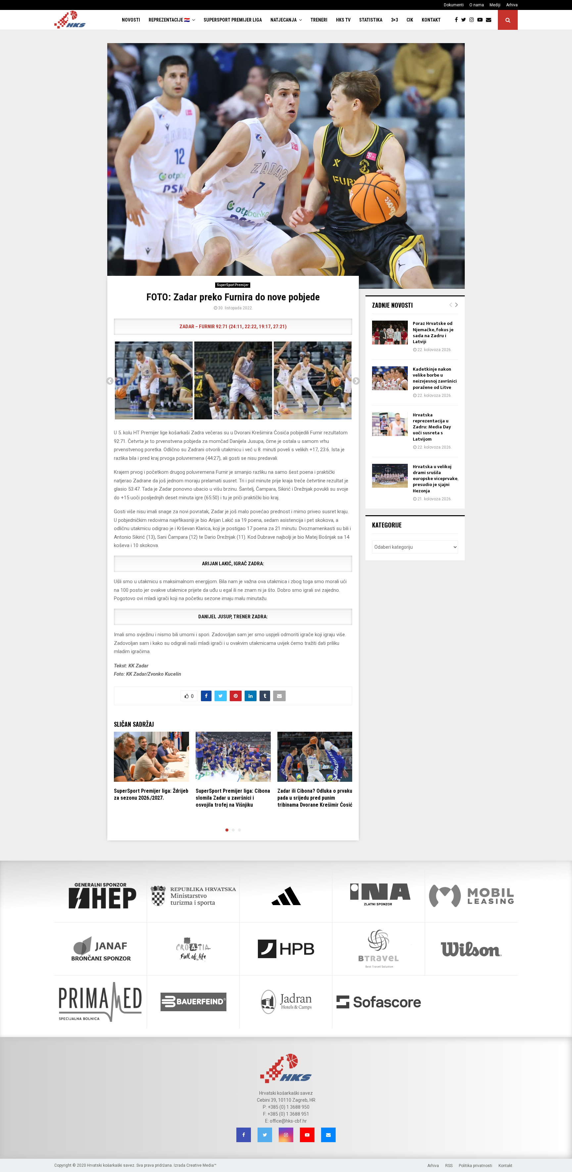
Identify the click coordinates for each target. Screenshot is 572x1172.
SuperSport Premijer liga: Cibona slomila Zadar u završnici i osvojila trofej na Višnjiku (233, 798)
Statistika (370, 20)
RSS (449, 1165)
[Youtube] (481, 20)
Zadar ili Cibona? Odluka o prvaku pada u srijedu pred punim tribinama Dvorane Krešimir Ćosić (314, 798)
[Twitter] (465, 20)
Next (356, 381)
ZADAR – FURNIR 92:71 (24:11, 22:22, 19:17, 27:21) (233, 327)
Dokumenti (454, 5)
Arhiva (512, 5)
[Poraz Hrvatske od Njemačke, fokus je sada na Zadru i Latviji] (390, 332)
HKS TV (343, 20)
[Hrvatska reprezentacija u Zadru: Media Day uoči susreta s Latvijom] (390, 424)
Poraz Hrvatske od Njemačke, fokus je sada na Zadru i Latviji (433, 332)
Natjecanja (283, 20)
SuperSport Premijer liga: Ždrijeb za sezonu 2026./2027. (151, 794)
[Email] (490, 20)
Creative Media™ (201, 1165)
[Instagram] (473, 20)
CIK (409, 20)
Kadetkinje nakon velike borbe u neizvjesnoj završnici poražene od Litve (435, 378)
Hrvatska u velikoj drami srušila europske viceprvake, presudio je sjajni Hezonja (435, 479)
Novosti (131, 20)
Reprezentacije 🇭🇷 (169, 20)
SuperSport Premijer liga (233, 20)
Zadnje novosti (392, 305)
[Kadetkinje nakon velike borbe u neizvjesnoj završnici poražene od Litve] (390, 378)
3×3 (394, 20)
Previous (110, 381)
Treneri (318, 20)
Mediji (495, 5)
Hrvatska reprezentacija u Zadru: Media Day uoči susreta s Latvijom (432, 427)
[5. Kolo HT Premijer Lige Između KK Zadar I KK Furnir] (154, 380)
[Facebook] (458, 20)
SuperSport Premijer (233, 285)
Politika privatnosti (475, 1165)
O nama (476, 5)
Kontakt (431, 20)
